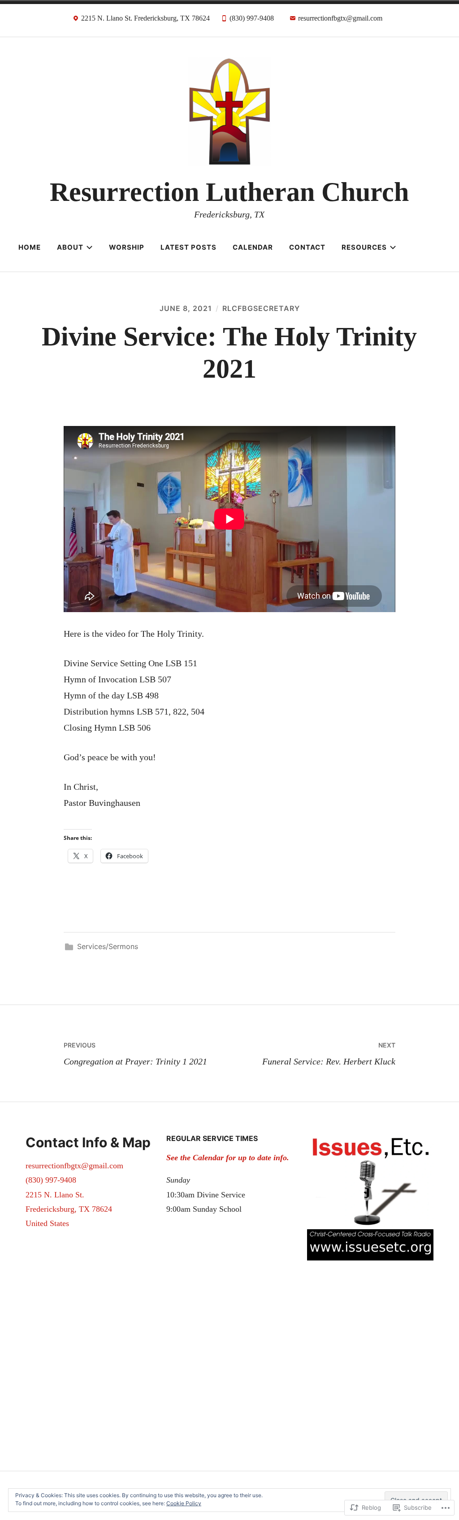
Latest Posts (188, 247)
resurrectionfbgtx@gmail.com (74, 1165)
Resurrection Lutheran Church (229, 192)
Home (29, 247)
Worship (126, 247)
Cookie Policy (183, 1503)
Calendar (253, 247)
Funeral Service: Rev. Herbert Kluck (328, 1053)
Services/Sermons (107, 946)
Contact (307, 247)
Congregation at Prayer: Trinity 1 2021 (135, 1053)
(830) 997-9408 (51, 1179)
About (70, 247)
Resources (364, 247)
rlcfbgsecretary (261, 308)
